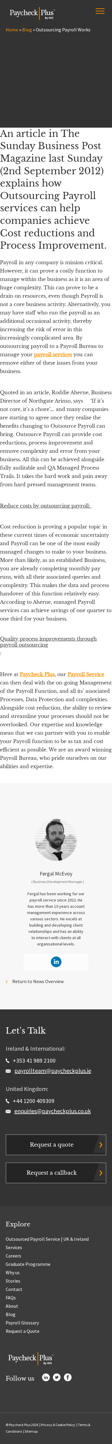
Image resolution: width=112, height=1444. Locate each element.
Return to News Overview (38, 981)
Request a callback (52, 1173)
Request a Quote (22, 1331)
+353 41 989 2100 (34, 1060)
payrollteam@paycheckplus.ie (52, 1070)
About (12, 1306)
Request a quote (51, 1145)
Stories (13, 1281)
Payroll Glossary (22, 1323)
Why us (13, 1272)
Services (14, 1247)
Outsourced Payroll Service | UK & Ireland (47, 1239)
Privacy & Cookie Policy (58, 1424)
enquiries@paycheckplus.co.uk (52, 1111)
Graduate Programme (28, 1264)
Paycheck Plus (37, 674)
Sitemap (31, 1431)
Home (12, 30)
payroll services (53, 354)
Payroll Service (85, 674)
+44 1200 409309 (33, 1100)
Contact (14, 1289)
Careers (13, 1256)
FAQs (11, 1298)
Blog (27, 30)
